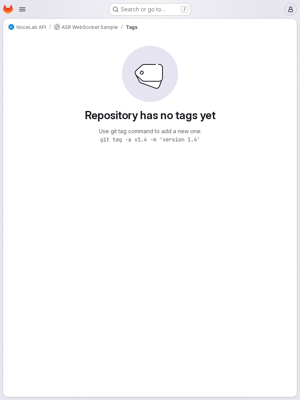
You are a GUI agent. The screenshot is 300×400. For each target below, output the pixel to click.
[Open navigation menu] (22, 9)
